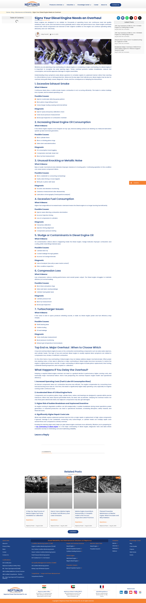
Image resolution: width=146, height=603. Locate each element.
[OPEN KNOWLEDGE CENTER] (90, 5)
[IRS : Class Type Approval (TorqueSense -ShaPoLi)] (16, 578)
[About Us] (16, 543)
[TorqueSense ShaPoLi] (48, 576)
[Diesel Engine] (77, 555)
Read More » (29, 520)
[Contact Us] (16, 555)
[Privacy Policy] (16, 546)
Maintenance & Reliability (23, 12)
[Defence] (119, 551)
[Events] (136, 555)
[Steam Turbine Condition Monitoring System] (48, 552)
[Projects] (136, 549)
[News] (16, 549)
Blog (12, 12)
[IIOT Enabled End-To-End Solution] (48, 557)
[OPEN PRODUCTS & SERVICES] (63, 5)
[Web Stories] (136, 552)
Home (8, 12)
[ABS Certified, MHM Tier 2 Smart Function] (16, 571)
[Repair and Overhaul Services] (77, 543)
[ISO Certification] (16, 562)
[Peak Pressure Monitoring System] (48, 555)
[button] (118, 18)
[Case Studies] (136, 546)
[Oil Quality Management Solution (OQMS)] (48, 562)
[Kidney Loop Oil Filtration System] (48, 568)
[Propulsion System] (98, 549)
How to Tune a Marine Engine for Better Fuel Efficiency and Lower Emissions (60, 513)
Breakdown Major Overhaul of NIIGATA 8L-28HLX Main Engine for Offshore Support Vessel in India (128, 48)
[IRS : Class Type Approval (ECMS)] (16, 568)
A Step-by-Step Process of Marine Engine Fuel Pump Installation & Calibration (35, 513)
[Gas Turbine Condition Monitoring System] (48, 549)
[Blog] (136, 543)
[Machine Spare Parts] (98, 543)
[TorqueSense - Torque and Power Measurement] (48, 573)
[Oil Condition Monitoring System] (48, 565)
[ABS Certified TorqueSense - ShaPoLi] (16, 574)
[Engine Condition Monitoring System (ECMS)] (48, 546)
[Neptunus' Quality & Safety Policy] (16, 565)
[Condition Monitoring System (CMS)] (48, 543)
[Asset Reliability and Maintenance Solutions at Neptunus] (69, 540)
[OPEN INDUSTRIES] (74, 5)
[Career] (16, 552)
